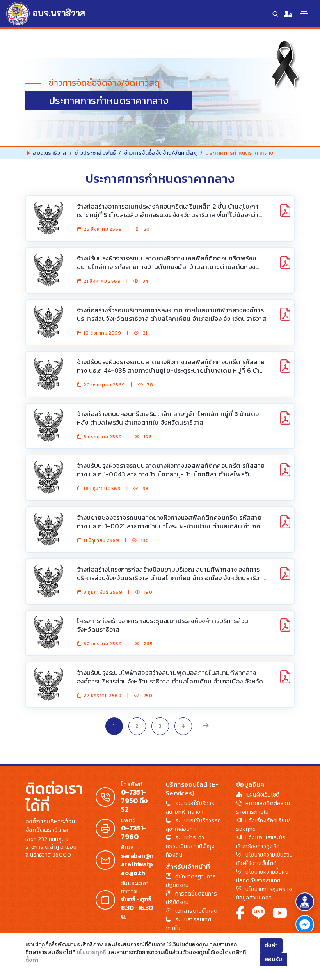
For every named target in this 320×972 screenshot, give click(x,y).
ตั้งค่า (32, 960)
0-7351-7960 (133, 832)
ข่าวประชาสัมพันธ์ (95, 153)
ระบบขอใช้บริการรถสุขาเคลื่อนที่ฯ (193, 824)
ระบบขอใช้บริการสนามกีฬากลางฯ (190, 807)
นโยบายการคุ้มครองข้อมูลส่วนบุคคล (264, 893)
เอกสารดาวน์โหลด (196, 911)
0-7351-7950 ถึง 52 (134, 801)
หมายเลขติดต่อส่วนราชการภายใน (263, 807)
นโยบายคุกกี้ (91, 952)
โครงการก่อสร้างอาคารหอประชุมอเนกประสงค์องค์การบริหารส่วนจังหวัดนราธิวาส (163, 625)
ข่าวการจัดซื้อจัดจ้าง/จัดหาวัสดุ (160, 153)
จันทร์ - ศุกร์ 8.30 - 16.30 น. (137, 908)
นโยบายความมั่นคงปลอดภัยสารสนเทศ (262, 876)
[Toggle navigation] (304, 13)
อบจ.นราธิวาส (49, 153)
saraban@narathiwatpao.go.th (137, 864)
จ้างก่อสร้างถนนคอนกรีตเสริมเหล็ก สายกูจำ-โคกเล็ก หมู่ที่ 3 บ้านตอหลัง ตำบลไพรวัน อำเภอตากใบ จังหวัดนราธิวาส (168, 418)
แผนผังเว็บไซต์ (262, 795)
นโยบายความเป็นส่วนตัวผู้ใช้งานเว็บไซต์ (264, 859)
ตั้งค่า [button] (271, 945)
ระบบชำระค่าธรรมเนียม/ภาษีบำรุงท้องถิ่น (190, 846)
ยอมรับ (274, 959)
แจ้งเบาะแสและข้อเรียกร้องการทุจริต (261, 842)
